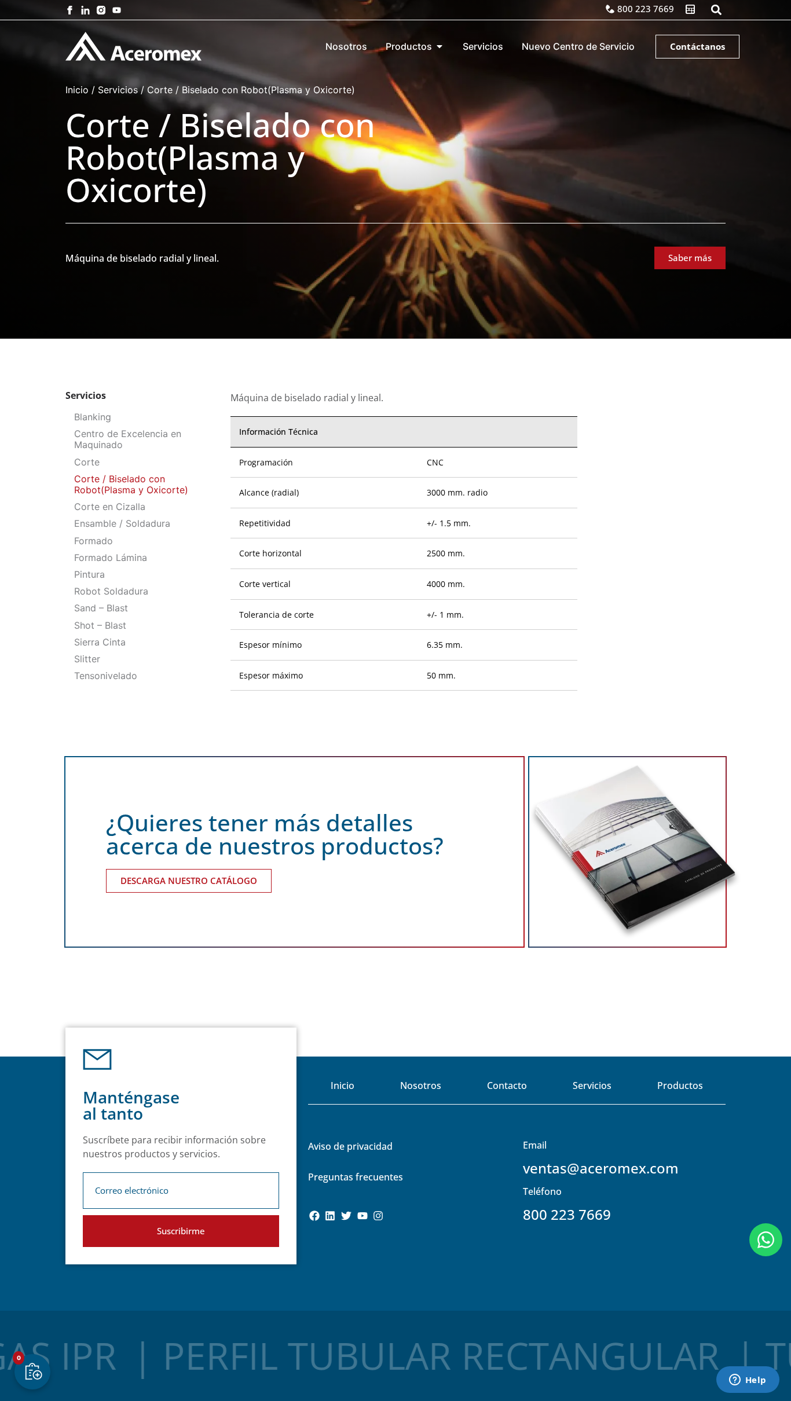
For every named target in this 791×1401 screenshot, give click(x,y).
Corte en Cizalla (109, 506)
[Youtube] (116, 10)
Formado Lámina (110, 557)
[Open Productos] (439, 46)
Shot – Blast (100, 625)
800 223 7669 (567, 1214)
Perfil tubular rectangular (461, 1355)
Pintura (89, 574)
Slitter (87, 659)
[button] (716, 10)
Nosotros (420, 1085)
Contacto (507, 1085)
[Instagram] (378, 1215)
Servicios (118, 90)
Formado (93, 541)
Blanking (92, 417)
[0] (33, 1371)
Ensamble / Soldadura (122, 523)
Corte (87, 462)
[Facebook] (314, 1215)
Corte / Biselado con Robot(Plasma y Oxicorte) (131, 484)
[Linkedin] (330, 1215)
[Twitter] (346, 1215)
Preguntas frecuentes (355, 1177)
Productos (680, 1085)
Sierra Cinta (100, 642)
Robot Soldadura (111, 591)
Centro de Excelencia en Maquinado (127, 439)
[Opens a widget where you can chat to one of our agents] (747, 1380)
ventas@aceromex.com (601, 1168)
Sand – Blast (101, 608)
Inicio (77, 90)
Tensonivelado (105, 675)
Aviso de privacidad (350, 1146)
